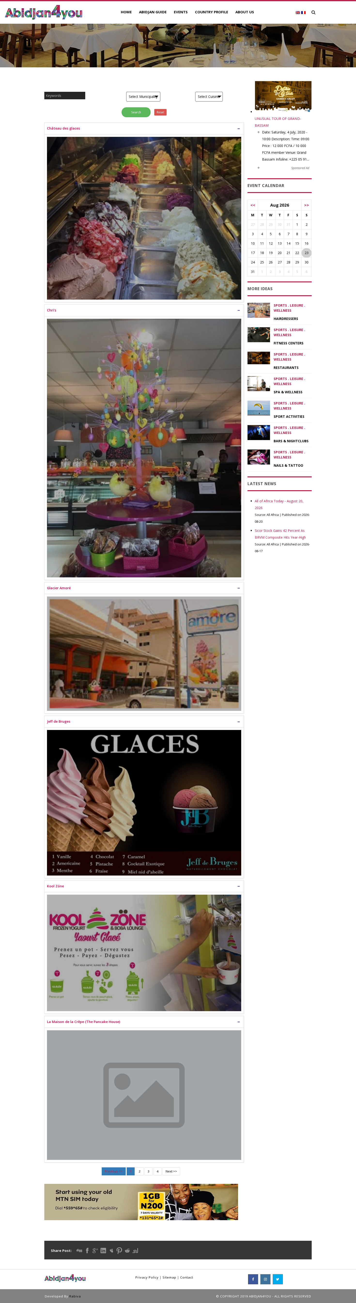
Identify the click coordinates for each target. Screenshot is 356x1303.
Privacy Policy (147, 1277)
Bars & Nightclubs (291, 441)
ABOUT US (244, 11)
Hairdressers (286, 318)
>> (306, 205)
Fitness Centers (288, 343)
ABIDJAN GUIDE (153, 11)
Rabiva (75, 1296)
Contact (186, 1277)
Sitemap (169, 1277)
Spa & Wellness (288, 392)
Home (126, 11)
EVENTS (181, 11)
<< (252, 205)
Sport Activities (289, 416)
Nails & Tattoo (288, 465)
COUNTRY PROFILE (211, 11)
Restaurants (286, 367)
